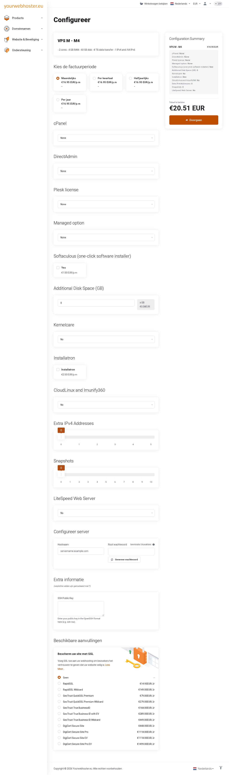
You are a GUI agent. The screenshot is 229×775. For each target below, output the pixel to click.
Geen (108, 677)
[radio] (57, 78)
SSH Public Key (65, 598)
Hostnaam (63, 544)
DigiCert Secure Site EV (108, 738)
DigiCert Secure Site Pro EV (108, 744)
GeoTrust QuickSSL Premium (108, 695)
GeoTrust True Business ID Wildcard (108, 720)
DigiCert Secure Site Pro (108, 732)
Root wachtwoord (117, 544)
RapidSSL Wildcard (108, 689)
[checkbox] (57, 267)
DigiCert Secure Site (108, 726)
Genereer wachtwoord (126, 559)
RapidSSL (108, 683)
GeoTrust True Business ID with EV (108, 713)
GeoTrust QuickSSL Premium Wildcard (108, 701)
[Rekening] (207, 4)
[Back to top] (221, 768)
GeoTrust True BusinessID (108, 707)
